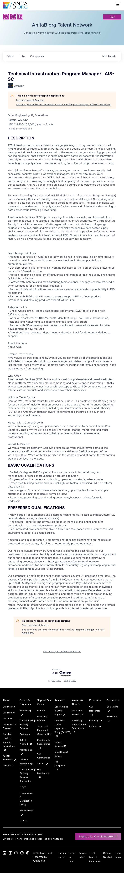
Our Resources (94, 708)
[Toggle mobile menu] (118, 5)
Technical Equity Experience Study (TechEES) (63, 726)
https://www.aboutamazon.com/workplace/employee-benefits (46, 604)
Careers (7, 765)
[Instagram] (6, 16)
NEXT (23, 787)
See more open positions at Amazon (62, 651)
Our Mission (9, 706)
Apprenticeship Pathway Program (27, 724)
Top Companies (60, 763)
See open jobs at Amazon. (30, 100)
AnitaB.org (39, 860)
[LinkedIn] (20, 16)
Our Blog (93, 720)
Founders (25, 734)
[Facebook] (13, 16)
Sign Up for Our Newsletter (96, 836)
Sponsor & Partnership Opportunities (44, 730)
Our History (9, 712)
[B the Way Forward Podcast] (28, 853)
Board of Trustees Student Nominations (9, 739)
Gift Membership (43, 771)
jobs (22, 56)
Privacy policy (54, 681)
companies (37, 56)
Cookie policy (70, 681)
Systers (41, 763)
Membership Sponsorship (43, 741)
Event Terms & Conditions (94, 857)
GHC (22, 820)
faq (112, 17)
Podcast (93, 726)
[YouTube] (16, 853)
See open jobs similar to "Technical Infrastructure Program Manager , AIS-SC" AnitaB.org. (63, 104)
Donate (41, 710)
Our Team (7, 718)
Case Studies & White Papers (61, 710)
